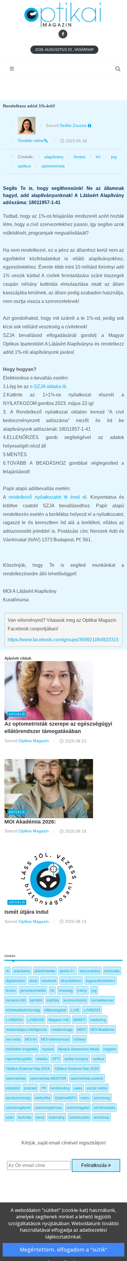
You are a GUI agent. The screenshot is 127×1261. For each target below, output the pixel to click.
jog (114, 156)
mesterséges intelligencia (26, 1029)
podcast (30, 1087)
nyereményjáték (19, 1058)
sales (78, 1087)
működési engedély (22, 1048)
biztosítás (112, 970)
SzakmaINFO (65, 1097)
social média (97, 1087)
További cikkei (31, 140)
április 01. (67, 970)
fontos (79, 156)
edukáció (49, 980)
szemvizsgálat (77, 1107)
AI (7, 970)
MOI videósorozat (55, 1039)
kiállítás (53, 999)
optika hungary (76, 1058)
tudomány (57, 1117)
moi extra (13, 1039)
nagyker (109, 1048)
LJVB (75, 1009)
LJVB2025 (35, 1019)
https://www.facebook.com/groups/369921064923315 (63, 639)
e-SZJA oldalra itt (48, 386)
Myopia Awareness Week (78, 1048)
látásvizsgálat (55, 1009)
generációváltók (33, 990)
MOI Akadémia (102, 1029)
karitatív (36, 999)
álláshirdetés (45, 970)
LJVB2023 (92, 1009)
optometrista (53, 166)
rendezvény (60, 1087)
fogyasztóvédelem (100, 980)
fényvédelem (71, 980)
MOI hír (31, 1039)
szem (85, 1097)
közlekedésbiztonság (23, 1009)
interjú (82, 990)
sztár (10, 1117)
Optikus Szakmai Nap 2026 (77, 1068)
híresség (66, 990)
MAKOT (80, 1019)
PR (43, 1087)
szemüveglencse (48, 1107)
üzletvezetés (79, 1117)
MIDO (81, 1029)
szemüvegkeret (18, 1107)
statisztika (43, 1097)
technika (25, 1117)
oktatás (42, 1058)
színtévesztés (104, 1107)
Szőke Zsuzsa (73, 125)
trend (40, 1117)
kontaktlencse (102, 999)
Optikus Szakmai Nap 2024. (28, 1068)
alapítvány (54, 156)
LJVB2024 (14, 1019)
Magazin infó (58, 1019)
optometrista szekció (87, 1078)
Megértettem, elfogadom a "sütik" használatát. (63, 1251)
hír (98, 156)
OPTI (56, 1058)
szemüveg (102, 1097)
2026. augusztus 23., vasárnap (64, 50)
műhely (79, 1039)
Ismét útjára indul (26, 912)
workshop (101, 1117)
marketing (98, 1019)
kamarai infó (16, 999)
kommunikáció (75, 999)
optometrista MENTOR (48, 1078)
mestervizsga (62, 1029)
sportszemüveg (18, 1097)
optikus (24, 166)
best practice (90, 970)
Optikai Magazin (34, 740)
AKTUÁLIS (17, 714)
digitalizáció (15, 980)
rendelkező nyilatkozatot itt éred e (47, 497)
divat (33, 980)
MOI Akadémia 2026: (30, 822)
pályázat (12, 1087)
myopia (48, 1048)
